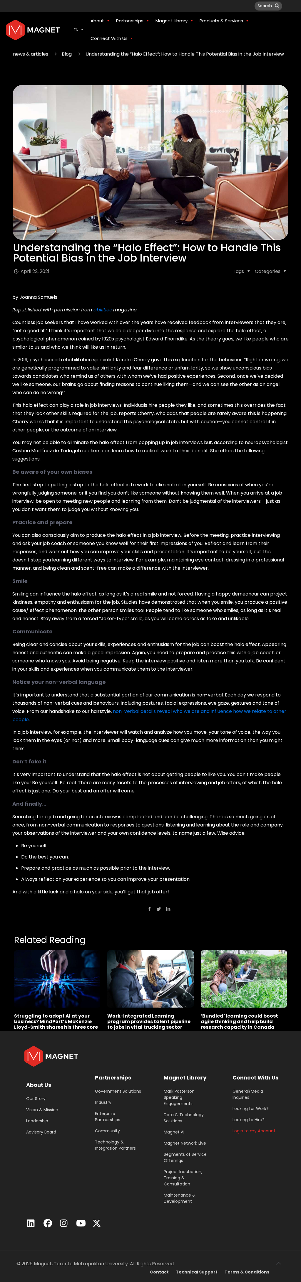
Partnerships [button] (129, 21)
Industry (103, 1102)
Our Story (36, 1098)
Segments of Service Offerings (185, 1157)
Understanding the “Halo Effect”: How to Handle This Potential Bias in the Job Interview (185, 54)
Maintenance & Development (179, 1198)
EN (76, 30)
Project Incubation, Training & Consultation (183, 1178)
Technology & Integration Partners (115, 1145)
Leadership (37, 1121)
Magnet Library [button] (171, 21)
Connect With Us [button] (109, 38)
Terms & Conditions (247, 1272)
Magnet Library (185, 1077)
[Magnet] (33, 29)
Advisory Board (41, 1132)
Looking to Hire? (249, 1120)
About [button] (97, 21)
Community (107, 1131)
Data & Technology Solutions (184, 1118)
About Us (38, 1085)
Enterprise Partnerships (107, 1117)
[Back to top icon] (278, 1263)
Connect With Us (255, 1077)
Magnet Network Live (185, 1143)
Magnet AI (174, 1132)
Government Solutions (118, 1091)
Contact (159, 1272)
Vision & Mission (42, 1110)
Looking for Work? (251, 1108)
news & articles (30, 54)
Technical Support (197, 1272)
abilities (102, 309)
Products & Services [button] (221, 21)
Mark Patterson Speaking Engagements (179, 1097)
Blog (67, 54)
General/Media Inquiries (248, 1094)
